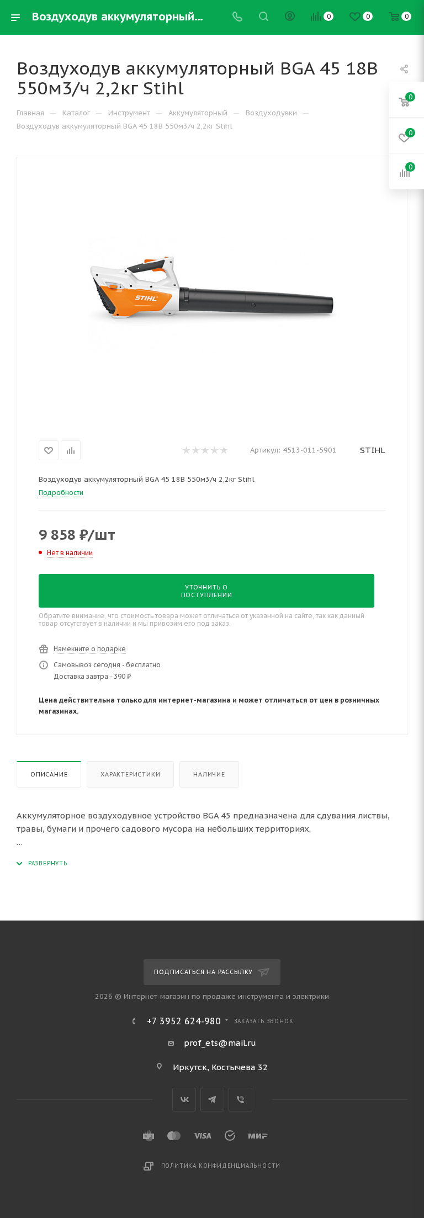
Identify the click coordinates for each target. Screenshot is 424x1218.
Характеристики (130, 774)
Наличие (209, 774)
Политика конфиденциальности (221, 1165)
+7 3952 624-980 (184, 1021)
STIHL (372, 450)
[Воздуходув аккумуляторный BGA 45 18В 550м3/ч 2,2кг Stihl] (212, 296)
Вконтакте (184, 1099)
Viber (240, 1099)
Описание (48, 774)
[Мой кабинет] (290, 17)
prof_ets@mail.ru (220, 1043)
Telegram (212, 1099)
